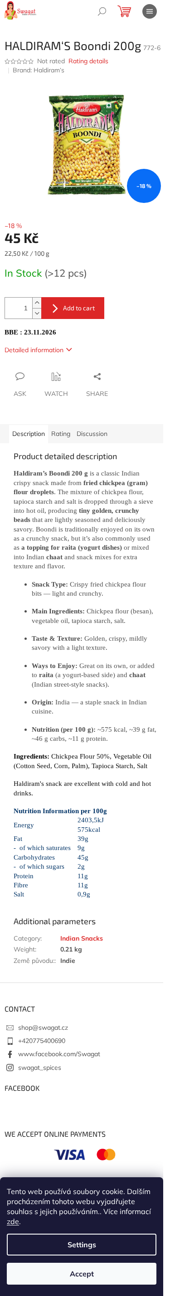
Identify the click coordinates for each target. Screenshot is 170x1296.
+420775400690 (41, 1041)
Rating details (88, 61)
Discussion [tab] (92, 434)
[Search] (102, 11)
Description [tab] (28, 434)
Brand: (38, 70)
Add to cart (79, 308)
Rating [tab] (60, 434)
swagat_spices (39, 1067)
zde (13, 1221)
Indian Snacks (81, 938)
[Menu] (150, 11)
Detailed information (34, 350)
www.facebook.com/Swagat (59, 1054)
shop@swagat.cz (43, 1027)
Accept (82, 1273)
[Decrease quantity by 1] (36, 313)
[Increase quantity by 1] (36, 303)
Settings (82, 1244)
